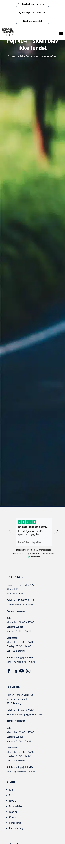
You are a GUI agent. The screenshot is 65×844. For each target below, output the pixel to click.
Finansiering (16, 828)
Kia (11, 789)
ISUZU (12, 800)
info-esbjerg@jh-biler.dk (28, 714)
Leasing (13, 811)
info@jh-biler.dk (24, 604)
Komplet (14, 817)
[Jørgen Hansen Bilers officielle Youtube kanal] (22, 671)
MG (11, 795)
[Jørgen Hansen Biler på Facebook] (8, 671)
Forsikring (15, 822)
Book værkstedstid (32, 21)
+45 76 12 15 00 (25, 710)
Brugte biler (15, 806)
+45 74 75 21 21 (25, 600)
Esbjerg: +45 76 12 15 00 (34, 12)
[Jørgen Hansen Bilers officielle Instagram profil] (28, 671)
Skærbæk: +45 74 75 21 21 (34, 4)
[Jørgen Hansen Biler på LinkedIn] (15, 671)
